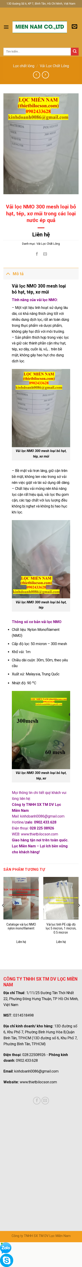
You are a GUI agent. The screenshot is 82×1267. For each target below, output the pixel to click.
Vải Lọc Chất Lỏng (54, 66)
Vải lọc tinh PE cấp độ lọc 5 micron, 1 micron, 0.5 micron (61, 928)
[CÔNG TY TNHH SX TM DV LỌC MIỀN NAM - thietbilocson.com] (40, 27)
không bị (47, 506)
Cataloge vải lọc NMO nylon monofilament (21, 926)
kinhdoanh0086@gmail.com (42, 816)
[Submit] (75, 51)
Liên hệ (41, 234)
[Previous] (3, 914)
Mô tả (18, 274)
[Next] (79, 914)
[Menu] (6, 27)
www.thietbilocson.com (39, 834)
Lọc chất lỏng (23, 66)
